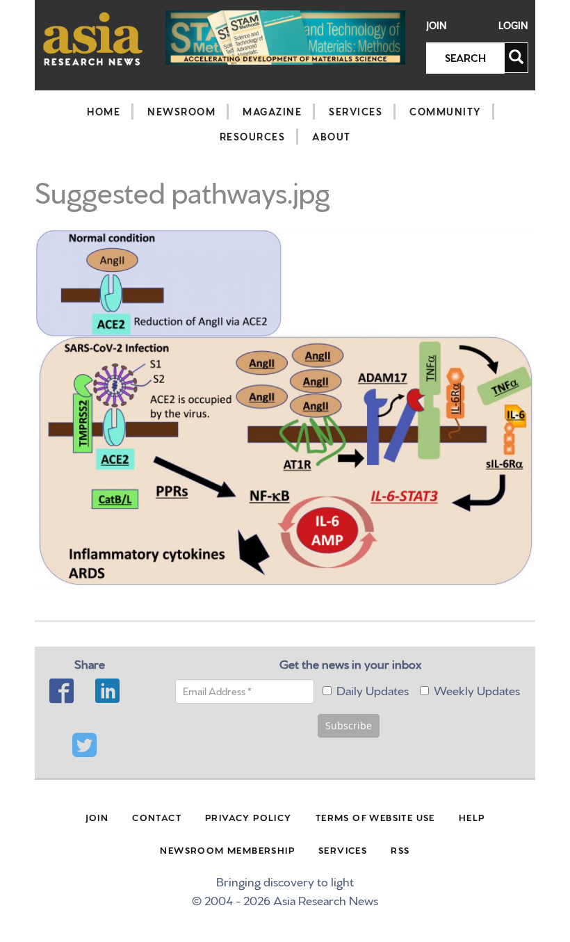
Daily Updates (372, 689)
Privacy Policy (248, 816)
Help (472, 816)
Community (445, 111)
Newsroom (181, 111)
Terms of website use (375, 816)
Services (355, 111)
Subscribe (348, 725)
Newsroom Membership (227, 849)
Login (513, 25)
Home (103, 111)
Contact (156, 816)
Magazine (272, 111)
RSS (400, 849)
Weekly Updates (477, 689)
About (331, 136)
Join (436, 25)
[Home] (93, 38)
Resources (253, 136)
